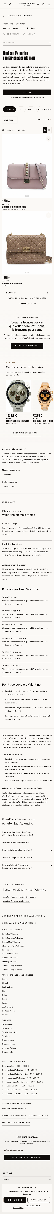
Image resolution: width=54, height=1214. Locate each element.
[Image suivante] (43, 166)
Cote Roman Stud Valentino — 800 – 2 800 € (20, 1078)
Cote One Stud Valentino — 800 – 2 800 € (19, 1090)
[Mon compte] (38, 4)
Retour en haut (28, 304)
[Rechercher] (10, 4)
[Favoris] (43, 4)
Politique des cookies (33, 1205)
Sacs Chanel (7, 1028)
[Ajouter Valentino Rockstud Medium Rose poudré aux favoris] (48, 139)
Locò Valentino (8, 950)
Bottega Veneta (8, 1011)
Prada (4, 1003)
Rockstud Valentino (10, 934)
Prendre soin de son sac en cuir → (16, 1122)
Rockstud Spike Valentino (12, 938)
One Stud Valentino (10, 954)
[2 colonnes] (49, 130)
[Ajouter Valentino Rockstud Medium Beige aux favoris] (48, 215)
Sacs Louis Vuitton (9, 1032)
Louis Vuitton (7, 987)
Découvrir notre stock (25, 433)
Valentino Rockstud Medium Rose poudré (19, 897)
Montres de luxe (8, 1044)
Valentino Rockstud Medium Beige (16, 901)
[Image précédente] (10, 166)
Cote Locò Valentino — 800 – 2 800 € (18, 1086)
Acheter (11, 16)
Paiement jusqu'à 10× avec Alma (18, 34)
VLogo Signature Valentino (13, 946)
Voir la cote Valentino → (19, 923)
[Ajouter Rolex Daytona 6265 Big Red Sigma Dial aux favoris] (27, 385)
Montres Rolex (8, 1040)
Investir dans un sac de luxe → (14, 1115)
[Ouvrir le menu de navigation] (5, 4)
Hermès (5, 979)
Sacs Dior (6, 1036)
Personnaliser (18, 1207)
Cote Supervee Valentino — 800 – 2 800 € (19, 1094)
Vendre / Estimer (9, 1048)
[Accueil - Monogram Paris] (27, 4)
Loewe (5, 1015)
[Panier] (48, 4)
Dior (4, 991)
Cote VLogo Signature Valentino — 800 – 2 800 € (22, 1082)
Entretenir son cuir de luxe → (14, 1109)
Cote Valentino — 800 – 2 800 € (15, 1066)
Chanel (5, 983)
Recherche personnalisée (27, 345)
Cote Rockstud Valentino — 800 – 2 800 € (19, 1070)
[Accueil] (3, 16)
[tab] (26, 195)
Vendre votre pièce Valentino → (23, 916)
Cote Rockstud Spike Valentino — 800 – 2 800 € (22, 1074)
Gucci (4, 999)
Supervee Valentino (10, 958)
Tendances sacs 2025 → (38, 1115)
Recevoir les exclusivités (27, 1157)
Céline (4, 995)
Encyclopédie (7, 1052)
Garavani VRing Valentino (12, 970)
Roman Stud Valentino (11, 942)
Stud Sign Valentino (10, 962)
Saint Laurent (7, 1007)
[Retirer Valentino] (15, 120)
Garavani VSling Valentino (12, 966)
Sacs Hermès (7, 1024)
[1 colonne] (45, 130)
